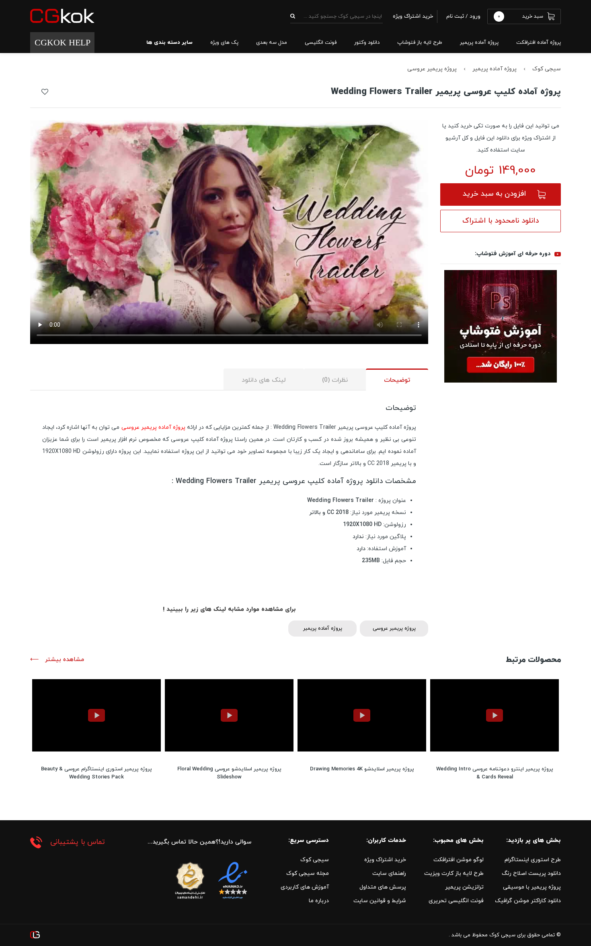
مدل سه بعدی (271, 42)
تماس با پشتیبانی (77, 842)
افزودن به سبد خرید (494, 194)
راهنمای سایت (389, 873)
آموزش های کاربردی (305, 887)
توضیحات (397, 380)
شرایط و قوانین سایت (379, 901)
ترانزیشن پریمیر (464, 887)
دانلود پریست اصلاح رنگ (531, 873)
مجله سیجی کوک (307, 873)
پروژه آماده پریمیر (479, 42)
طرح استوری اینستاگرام (533, 860)
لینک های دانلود (264, 380)
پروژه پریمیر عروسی (432, 69)
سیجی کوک (546, 69)
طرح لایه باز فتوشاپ (419, 42)
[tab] (397, 380)
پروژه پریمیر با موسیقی (532, 887)
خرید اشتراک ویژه (385, 860)
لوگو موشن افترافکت (458, 860)
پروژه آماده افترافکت (538, 42)
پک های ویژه (224, 42)
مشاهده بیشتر (63, 659)
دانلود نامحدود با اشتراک (500, 221)
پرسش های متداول (382, 887)
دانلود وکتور (367, 42)
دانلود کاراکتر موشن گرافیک (528, 901)
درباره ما (319, 901)
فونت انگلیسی (321, 42)
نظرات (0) (335, 380)
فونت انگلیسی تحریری (456, 901)
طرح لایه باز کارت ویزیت (454, 873)
